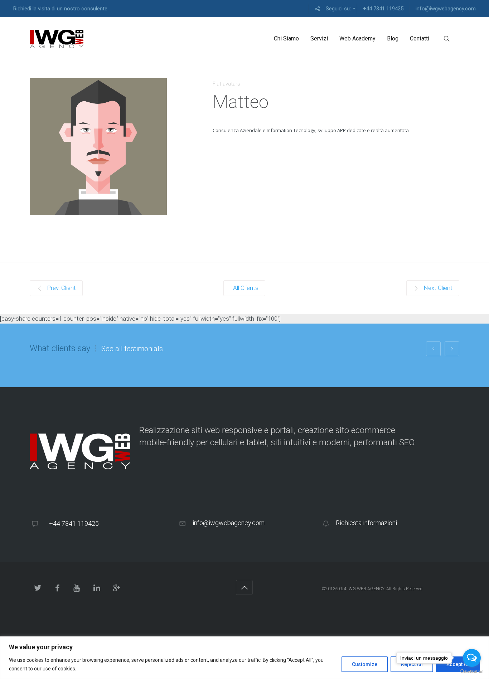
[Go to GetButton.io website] (471, 671)
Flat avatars (226, 84)
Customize (364, 664)
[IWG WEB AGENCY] (56, 38)
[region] (244, 657)
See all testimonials (132, 348)
